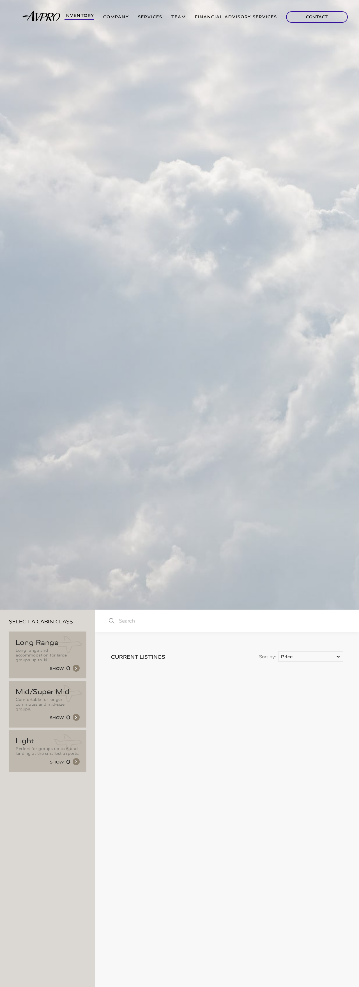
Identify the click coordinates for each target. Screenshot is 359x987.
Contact (317, 17)
